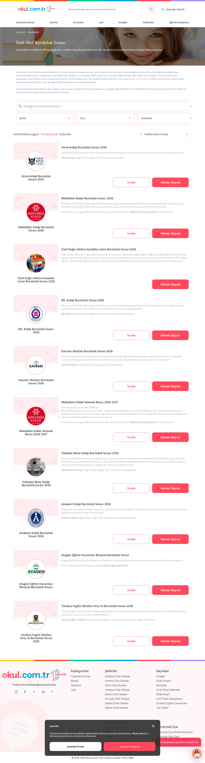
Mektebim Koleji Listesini (142, 211)
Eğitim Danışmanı (179, 22)
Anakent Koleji (68, 517)
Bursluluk (161, 685)
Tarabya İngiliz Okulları (73, 619)
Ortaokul (78, 22)
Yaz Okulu (162, 707)
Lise (101, 22)
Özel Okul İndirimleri (168, 689)
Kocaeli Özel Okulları (117, 698)
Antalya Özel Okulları (117, 689)
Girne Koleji (67, 157)
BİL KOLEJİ (66, 313)
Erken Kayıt (162, 694)
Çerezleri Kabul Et (129, 746)
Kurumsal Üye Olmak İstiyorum (174, 732)
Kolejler (123, 22)
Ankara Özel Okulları (117, 680)
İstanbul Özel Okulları (117, 676)
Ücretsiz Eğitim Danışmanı (171, 703)
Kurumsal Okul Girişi (168, 736)
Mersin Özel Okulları (116, 707)
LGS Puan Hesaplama (169, 698)
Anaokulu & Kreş (25, 22)
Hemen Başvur (170, 182)
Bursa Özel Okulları (116, 694)
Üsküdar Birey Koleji (71, 469)
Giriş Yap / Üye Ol (175, 9)
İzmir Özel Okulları (115, 685)
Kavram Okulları (69, 364)
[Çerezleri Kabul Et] (153, 726)
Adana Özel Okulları (116, 703)
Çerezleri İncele (75, 746)
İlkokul (53, 22)
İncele (131, 182)
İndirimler (148, 22)
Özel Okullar (163, 680)
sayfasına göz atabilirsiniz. (115, 565)
